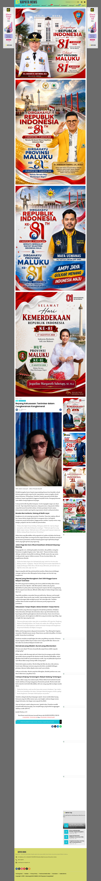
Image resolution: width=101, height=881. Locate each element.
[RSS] (29, 869)
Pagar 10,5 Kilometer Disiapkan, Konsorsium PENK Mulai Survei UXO (76, 836)
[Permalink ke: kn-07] (17, 410)
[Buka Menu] (84, 2)
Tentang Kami (19, 873)
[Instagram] (22, 869)
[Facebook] (52, 726)
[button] (78, 2)
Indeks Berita (63, 873)
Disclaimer (55, 873)
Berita (17, 400)
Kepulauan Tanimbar (22, 400)
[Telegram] (58, 726)
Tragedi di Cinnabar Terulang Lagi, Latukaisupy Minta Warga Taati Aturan (76, 841)
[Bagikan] (60, 410)
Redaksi (27, 873)
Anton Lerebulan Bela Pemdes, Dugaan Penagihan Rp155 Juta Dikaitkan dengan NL (76, 831)
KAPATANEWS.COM (36, 876)
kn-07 (20, 409)
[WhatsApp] (60, 726)
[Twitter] (55, 726)
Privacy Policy (33, 873)
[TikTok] (27, 869)
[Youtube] (24, 869)
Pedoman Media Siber (44, 873)
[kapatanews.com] (28, 2)
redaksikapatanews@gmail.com (24, 862)
